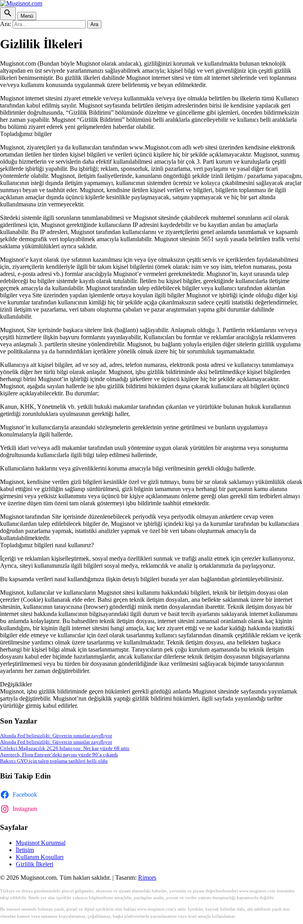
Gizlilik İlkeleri (34, 864)
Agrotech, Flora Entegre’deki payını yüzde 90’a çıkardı (59, 755)
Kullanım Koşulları (40, 857)
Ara (94, 24)
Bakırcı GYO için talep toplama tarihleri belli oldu (54, 761)
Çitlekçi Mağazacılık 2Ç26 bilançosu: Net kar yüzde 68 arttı (64, 748)
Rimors (147, 877)
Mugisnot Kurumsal (40, 842)
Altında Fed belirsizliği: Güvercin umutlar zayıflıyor (56, 736)
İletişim (25, 850)
